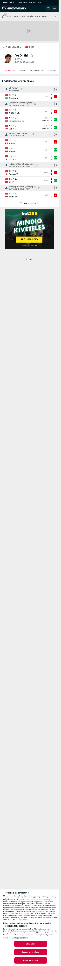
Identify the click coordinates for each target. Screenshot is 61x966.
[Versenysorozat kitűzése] (21, 89)
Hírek (22, 71)
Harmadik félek (22, 919)
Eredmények (36, 71)
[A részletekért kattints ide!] (29, 97)
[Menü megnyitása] (54, 8)
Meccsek (52, 71)
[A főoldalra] (16, 8)
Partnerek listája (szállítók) (15, 938)
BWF (17, 59)
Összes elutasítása (30, 952)
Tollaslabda (13, 47)
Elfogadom (30, 944)
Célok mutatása (30, 960)
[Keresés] (48, 8)
